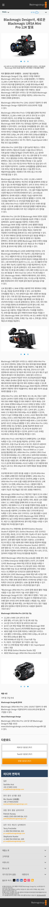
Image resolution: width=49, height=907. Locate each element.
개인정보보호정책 (41, 895)
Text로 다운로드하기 (24, 754)
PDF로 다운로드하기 (24, 747)
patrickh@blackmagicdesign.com (14, 818)
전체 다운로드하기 (24, 761)
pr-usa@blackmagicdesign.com (14, 833)
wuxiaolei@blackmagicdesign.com (15, 804)
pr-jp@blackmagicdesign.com (13, 789)
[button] (21, 61)
